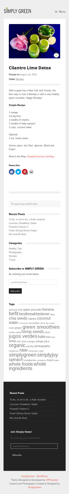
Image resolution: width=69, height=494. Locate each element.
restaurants (33, 351)
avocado (36, 309)
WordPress (42, 476)
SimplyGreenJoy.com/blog (40, 156)
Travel (12, 259)
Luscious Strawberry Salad (22, 223)
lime (12, 341)
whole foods (21, 364)
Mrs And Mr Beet (17, 234)
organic (17, 345)
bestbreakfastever (34, 314)
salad (41, 351)
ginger (18, 327)
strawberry (41, 360)
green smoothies (41, 327)
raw (23, 350)
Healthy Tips (15, 248)
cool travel (23, 323)
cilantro (32, 318)
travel (50, 360)
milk (19, 341)
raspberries (14, 351)
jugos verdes (23, 336)
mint (23, 341)
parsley (30, 346)
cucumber (34, 323)
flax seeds (50, 323)
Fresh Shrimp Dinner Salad (22, 230)
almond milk (15, 309)
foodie (11, 328)
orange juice (42, 341)
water (56, 360)
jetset (47, 332)
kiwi (48, 336)
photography (42, 346)
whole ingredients (27, 366)
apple (26, 309)
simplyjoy (47, 355)
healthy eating (15, 332)
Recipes (20, 79)
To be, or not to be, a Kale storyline (27, 219)
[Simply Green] (17, 10)
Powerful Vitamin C (18, 227)
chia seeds (18, 318)
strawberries (30, 360)
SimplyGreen (28, 476)
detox (42, 323)
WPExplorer (52, 480)
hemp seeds (32, 331)
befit (13, 313)
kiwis (53, 337)
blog (52, 314)
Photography (15, 252)
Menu (62, 11)
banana (48, 309)
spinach (16, 359)
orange (31, 341)
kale (41, 336)
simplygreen (22, 355)
